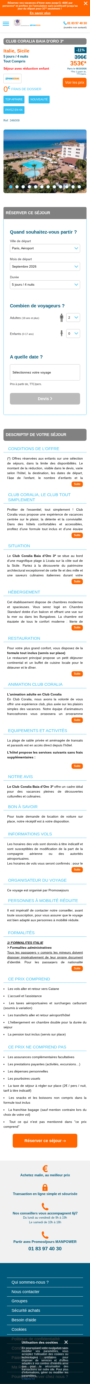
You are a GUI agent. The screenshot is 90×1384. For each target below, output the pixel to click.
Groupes (19, 1301)
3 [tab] (23, 186)
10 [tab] (67, 186)
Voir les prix (74, 82)
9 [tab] (60, 186)
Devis (44, 398)
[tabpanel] (45, 161)
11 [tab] (73, 186)
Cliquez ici (28, 1378)
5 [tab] (35, 186)
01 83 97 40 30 (76, 23)
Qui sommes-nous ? (30, 1282)
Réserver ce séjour (43, 1140)
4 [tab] (29, 186)
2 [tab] (17, 186)
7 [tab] (48, 186)
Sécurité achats (26, 1310)
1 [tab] (10, 186)
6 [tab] (42, 186)
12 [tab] (79, 186)
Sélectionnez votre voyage (31, 372)
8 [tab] (54, 186)
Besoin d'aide (24, 1320)
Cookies (19, 1329)
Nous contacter (25, 1292)
